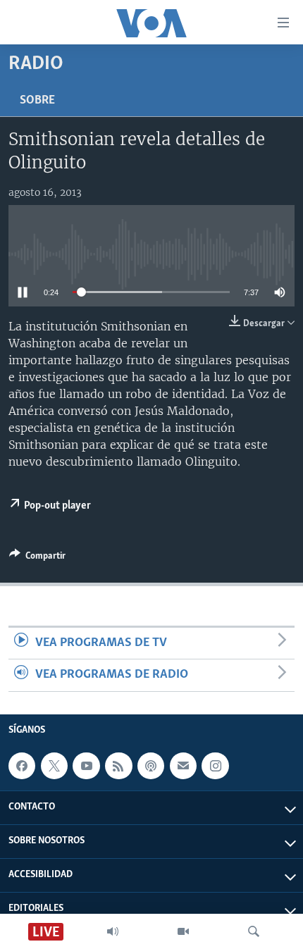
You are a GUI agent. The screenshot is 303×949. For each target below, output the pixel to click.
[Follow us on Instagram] (215, 765)
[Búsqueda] (254, 931)
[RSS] (118, 765)
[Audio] (113, 931)
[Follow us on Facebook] (21, 765)
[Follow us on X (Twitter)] (54, 765)
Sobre (37, 100)
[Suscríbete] (183, 765)
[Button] (37, 558)
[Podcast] (150, 765)
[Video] (183, 931)
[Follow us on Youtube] (86, 765)
